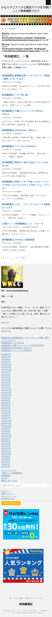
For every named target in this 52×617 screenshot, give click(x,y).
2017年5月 (6, 377)
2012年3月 (6, 446)
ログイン (5, 491)
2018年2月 (6, 359)
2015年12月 (6, 421)
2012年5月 (6, 441)
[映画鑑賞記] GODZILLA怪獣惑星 (18, 239)
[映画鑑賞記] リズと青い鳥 (15, 95)
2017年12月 (6, 364)
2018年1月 (6, 362)
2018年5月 (6, 354)
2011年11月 (6, 451)
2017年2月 (6, 385)
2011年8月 (5, 459)
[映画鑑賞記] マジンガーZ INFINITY (19, 146)
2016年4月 (6, 410)
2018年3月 (6, 357)
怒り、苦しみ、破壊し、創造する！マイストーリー (26, 598)
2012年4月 (6, 444)
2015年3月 (6, 433)
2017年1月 (6, 387)
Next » (24, 258)
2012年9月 (6, 439)
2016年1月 (6, 418)
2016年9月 (6, 398)
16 (17, 258)
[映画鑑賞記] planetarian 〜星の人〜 (20, 130)
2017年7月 (6, 372)
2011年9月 (5, 456)
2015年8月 (6, 431)
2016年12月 (6, 390)
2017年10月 (6, 370)
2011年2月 (5, 467)
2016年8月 (6, 400)
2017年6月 (6, 375)
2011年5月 (5, 462)
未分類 (4, 478)
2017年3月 (6, 382)
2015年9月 (6, 428)
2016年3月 (6, 413)
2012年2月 (6, 449)
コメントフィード (9, 496)
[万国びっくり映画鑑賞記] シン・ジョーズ (22, 223)
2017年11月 (6, 367)
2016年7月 (6, 403)
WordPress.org (7, 499)
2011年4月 (5, 464)
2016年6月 (6, 405)
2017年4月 (6, 380)
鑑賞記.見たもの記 (9, 481)
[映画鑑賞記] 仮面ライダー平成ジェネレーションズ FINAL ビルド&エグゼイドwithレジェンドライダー (26, 184)
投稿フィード (7, 494)
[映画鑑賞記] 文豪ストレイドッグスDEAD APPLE (22, 345)
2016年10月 (6, 395)
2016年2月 (6, 416)
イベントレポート (9, 470)
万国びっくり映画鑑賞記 (23, 227)
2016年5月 (6, 408)
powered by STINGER (36, 613)
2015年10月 (6, 426)
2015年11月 (6, 423)
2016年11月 (6, 393)
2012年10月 (6, 436)
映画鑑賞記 (18, 82)
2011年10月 (6, 454)
